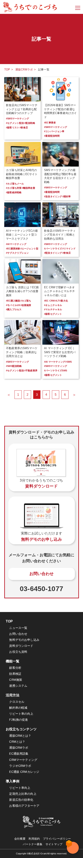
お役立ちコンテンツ (21, 729)
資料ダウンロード (21, 645)
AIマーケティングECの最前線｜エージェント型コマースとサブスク (22, 234)
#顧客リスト (12, 127)
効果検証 (15, 673)
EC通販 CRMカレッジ (24, 771)
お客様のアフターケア (24, 805)
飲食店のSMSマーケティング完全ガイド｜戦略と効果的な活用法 (60, 234)
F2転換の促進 (18, 719)
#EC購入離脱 (13, 300)
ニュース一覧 (18, 628)
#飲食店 (24, 127)
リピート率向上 (19, 787)
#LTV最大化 (61, 300)
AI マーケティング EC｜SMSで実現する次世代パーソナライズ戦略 (60, 352)
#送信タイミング (53, 196)
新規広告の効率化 (21, 799)
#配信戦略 (29, 123)
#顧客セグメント (53, 314)
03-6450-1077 (41, 589)
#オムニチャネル (53, 305)
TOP (7, 69)
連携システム (18, 685)
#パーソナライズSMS (55, 370)
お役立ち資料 (18, 651)
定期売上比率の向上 (22, 793)
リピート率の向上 (21, 713)
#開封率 (66, 196)
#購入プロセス (13, 309)
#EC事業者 (50, 122)
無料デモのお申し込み (24, 639)
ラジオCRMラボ (20, 765)
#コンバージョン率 (54, 131)
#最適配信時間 (52, 136)
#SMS (68, 361)
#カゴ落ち (25, 300)
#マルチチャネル (53, 309)
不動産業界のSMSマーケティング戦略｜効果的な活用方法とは (21, 352)
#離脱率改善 (28, 188)
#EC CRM (49, 300)
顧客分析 (15, 667)
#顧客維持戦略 (13, 192)
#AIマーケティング (16, 244)
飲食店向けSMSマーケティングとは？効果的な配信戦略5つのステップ (21, 109)
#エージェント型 (29, 248)
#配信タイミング (53, 253)
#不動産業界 (30, 370)
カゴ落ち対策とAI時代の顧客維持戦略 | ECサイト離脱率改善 (21, 174)
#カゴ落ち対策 (13, 188)
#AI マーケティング (54, 361)
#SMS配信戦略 (14, 366)
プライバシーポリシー (57, 838)
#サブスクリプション (17, 253)
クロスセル (16, 701)
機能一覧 (13, 661)
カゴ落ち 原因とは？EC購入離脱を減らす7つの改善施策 (22, 291)
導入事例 (13, 781)
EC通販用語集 (18, 753)
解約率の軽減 (18, 707)
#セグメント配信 (15, 123)
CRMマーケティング (23, 759)
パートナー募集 (32, 844)
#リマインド (69, 248)
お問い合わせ (41, 573)
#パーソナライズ (53, 248)
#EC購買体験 (13, 248)
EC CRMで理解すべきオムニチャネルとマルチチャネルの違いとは (59, 291)
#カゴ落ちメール (15, 183)
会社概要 (20, 838)
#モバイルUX (13, 305)
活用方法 (13, 695)
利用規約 (34, 838)
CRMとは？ (17, 741)
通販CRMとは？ (20, 735)
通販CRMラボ (24, 69)
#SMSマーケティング (17, 118)
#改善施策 (25, 305)
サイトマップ (54, 844)
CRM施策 (15, 679)
